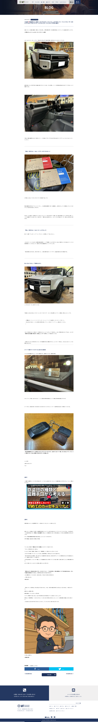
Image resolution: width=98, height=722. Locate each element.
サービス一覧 (37, 2)
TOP (32, 2)
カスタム (62, 706)
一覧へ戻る (49, 674)
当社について (48, 2)
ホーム (51, 706)
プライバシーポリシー (61, 710)
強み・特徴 (42, 2)
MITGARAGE (48, 720)
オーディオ (57, 706)
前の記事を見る (28, 673)
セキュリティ (68, 706)
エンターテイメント (63, 2)
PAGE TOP (78, 703)
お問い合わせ (52, 710)
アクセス (56, 2)
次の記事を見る (69, 673)
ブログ (53, 2)
